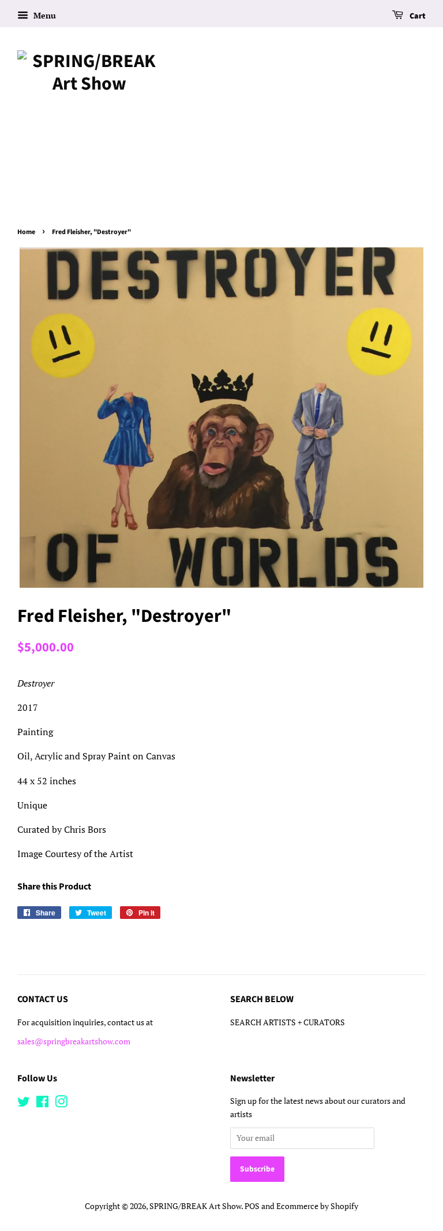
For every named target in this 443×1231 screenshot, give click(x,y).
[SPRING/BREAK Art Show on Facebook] (42, 1104)
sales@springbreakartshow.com (73, 1041)
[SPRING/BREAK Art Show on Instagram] (61, 1104)
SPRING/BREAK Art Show (195, 1206)
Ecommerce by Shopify (317, 1206)
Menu (43, 15)
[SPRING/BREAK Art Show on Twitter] (23, 1104)
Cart (417, 16)
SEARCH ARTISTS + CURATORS (287, 1022)
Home (26, 232)
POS (252, 1206)
